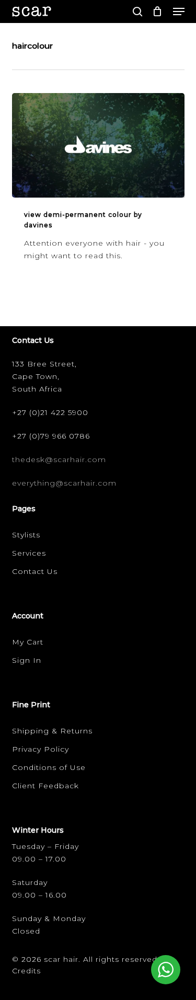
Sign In (26, 660)
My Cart (27, 642)
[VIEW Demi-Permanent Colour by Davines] (98, 145)
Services (29, 553)
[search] (137, 11)
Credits (26, 970)
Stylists (26, 534)
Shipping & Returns (52, 730)
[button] (179, 11)
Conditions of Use (49, 767)
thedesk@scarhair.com (59, 459)
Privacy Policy (40, 749)
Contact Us (34, 571)
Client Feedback (45, 785)
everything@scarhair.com (64, 483)
